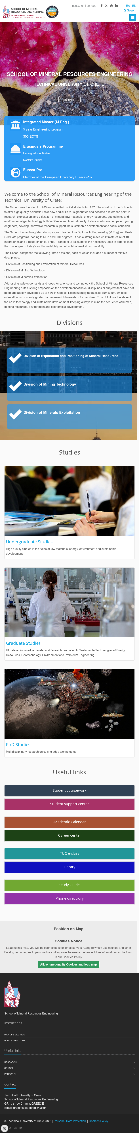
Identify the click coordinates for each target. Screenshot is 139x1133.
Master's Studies (32, 160)
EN (134, 5)
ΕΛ (128, 5)
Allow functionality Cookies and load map (68, 964)
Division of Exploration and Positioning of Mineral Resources (71, 355)
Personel (10, 1073)
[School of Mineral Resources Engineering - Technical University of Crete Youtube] (111, 5)
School (91, 5)
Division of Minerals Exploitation (52, 412)
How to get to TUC (15, 1040)
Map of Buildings (14, 1034)
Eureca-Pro (32, 169)
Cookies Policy (98, 1121)
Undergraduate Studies (36, 153)
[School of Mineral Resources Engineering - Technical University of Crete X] (106, 5)
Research (78, 5)
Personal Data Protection (70, 1121)
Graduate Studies (23, 643)
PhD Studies (18, 744)
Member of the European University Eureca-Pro (57, 177)
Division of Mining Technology (50, 384)
